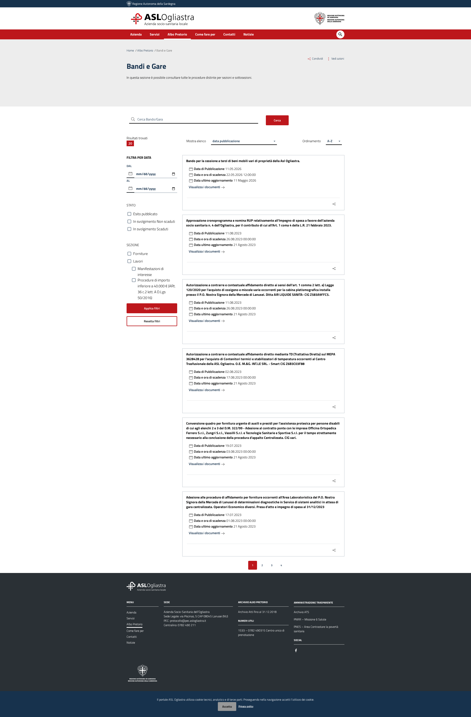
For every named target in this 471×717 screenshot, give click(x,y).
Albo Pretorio (177, 34)
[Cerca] (340, 34)
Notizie (248, 34)
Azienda (136, 34)
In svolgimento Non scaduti (154, 221)
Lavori (138, 261)
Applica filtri (152, 308)
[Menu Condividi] (334, 204)
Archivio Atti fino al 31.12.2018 (257, 612)
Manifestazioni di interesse (151, 269)
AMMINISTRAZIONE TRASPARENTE (313, 602)
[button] (244, 141)
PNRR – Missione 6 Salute (310, 619)
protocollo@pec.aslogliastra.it (188, 620)
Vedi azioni (337, 58)
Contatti (229, 34)
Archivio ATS (301, 612)
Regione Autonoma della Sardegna (153, 3)
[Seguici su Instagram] (302, 649)
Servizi (155, 34)
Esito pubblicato (145, 214)
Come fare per (205, 34)
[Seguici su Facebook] (296, 649)
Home (130, 50)
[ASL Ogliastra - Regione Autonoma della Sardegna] (146, 585)
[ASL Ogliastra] (129, 3)
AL (128, 180)
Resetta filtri (152, 321)
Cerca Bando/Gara (150, 119)
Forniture (140, 253)
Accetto (227, 706)
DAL (129, 166)
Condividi (317, 58)
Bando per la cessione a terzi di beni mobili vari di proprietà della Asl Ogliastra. (243, 160)
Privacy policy (245, 706)
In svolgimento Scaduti (150, 229)
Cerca (277, 120)
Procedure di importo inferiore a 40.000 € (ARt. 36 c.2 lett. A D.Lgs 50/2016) (157, 280)
